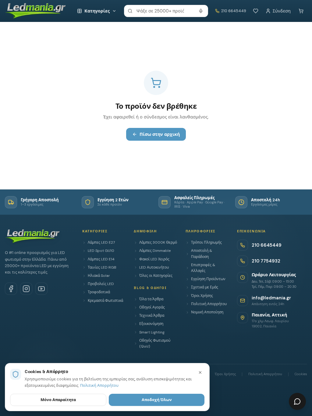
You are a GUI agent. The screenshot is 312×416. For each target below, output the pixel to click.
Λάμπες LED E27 (101, 242)
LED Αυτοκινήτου (154, 267)
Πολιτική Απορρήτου (209, 303)
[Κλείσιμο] (200, 372)
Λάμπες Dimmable (155, 250)
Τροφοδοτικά (99, 292)
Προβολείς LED (101, 283)
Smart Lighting (152, 332)
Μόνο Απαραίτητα (58, 399)
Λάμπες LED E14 (101, 259)
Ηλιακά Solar (99, 275)
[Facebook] (11, 289)
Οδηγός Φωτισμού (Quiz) (154, 343)
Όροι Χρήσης (202, 295)
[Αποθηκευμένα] (255, 10)
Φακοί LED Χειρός (154, 259)
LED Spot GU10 (101, 250)
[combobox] (166, 11)
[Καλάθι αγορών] (301, 11)
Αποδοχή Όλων (157, 399)
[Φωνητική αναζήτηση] (201, 11)
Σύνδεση (282, 11)
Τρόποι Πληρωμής (206, 242)
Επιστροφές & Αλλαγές (203, 268)
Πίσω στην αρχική (160, 134)
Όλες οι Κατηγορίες (155, 275)
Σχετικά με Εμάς (204, 287)
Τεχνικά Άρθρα (151, 315)
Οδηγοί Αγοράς (152, 307)
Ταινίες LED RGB (102, 267)
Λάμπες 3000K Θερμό (158, 242)
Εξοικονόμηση (151, 323)
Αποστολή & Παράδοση (201, 253)
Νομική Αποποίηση (207, 312)
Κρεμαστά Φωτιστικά (105, 300)
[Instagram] (26, 289)
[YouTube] (41, 289)
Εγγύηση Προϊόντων (208, 279)
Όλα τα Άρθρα (151, 299)
